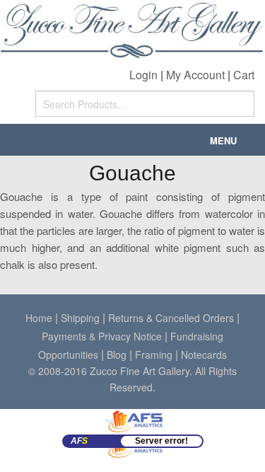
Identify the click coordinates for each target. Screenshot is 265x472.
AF (79, 441)
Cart (243, 75)
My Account (195, 75)
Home (38, 318)
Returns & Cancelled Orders (171, 318)
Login (143, 75)
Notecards (204, 354)
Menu (223, 140)
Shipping (80, 318)
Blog (116, 354)
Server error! (161, 441)
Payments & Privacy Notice (102, 336)
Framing (153, 354)
